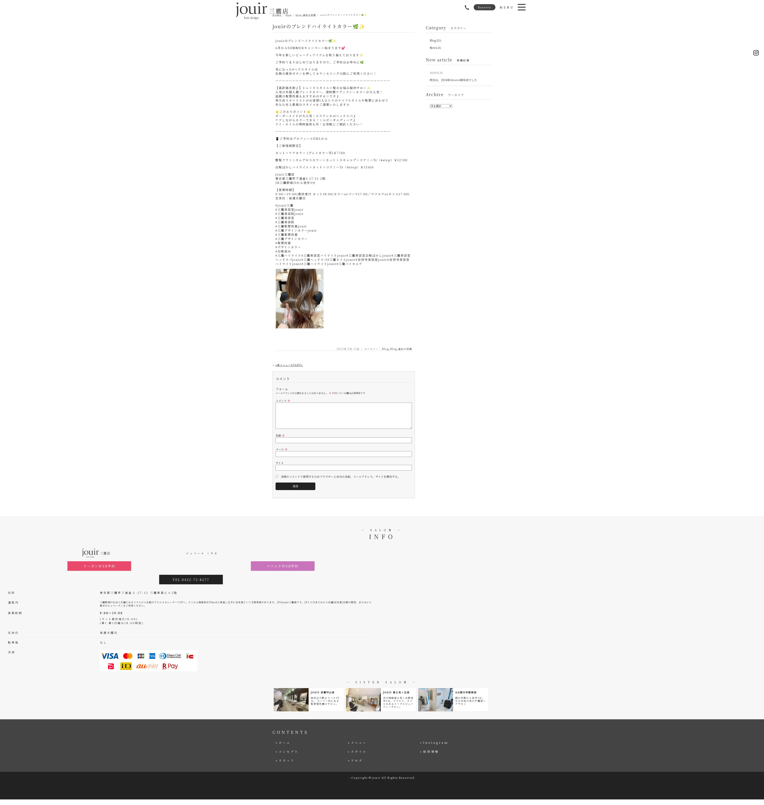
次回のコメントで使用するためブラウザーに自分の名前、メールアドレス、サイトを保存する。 (340, 477)
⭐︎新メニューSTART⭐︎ (289, 365)
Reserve (484, 7)
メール (281, 449)
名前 (280, 435)
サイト (280, 463)
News (433, 48)
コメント (283, 401)
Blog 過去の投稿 (401, 349)
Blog (385, 349)
